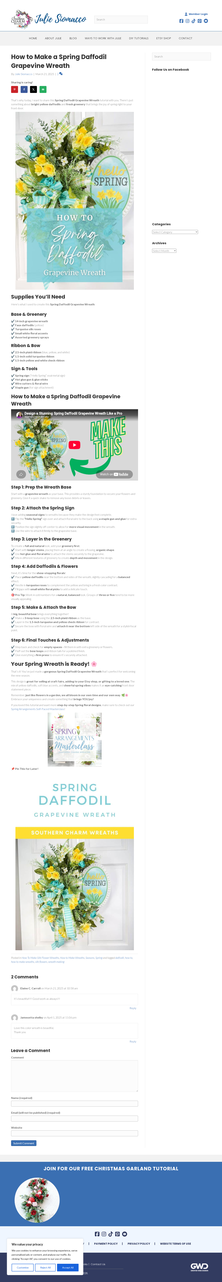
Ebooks (83, 1264)
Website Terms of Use (175, 1244)
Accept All (68, 1267)
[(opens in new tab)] (199, 1266)
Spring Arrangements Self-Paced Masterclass (37, 709)
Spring (98, 957)
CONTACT (186, 38)
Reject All (45, 1267)
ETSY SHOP (163, 38)
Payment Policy (106, 1244)
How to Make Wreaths (72, 957)
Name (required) (21, 1097)
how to (129, 957)
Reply (133, 1008)
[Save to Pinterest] (14, 89)
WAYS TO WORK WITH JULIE (103, 38)
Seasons (90, 957)
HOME (33, 38)
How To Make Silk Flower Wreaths (40, 957)
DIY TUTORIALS (139, 38)
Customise (23, 1267)
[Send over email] (43, 89)
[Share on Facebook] (24, 89)
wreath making (56, 961)
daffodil (119, 957)
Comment (17, 1057)
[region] (45, 1257)
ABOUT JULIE (53, 38)
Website (16, 1127)
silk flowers (41, 961)
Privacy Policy (139, 1244)
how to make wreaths (22, 961)
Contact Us (98, 1264)
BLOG (73, 38)
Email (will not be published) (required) (35, 1112)
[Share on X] (33, 89)
